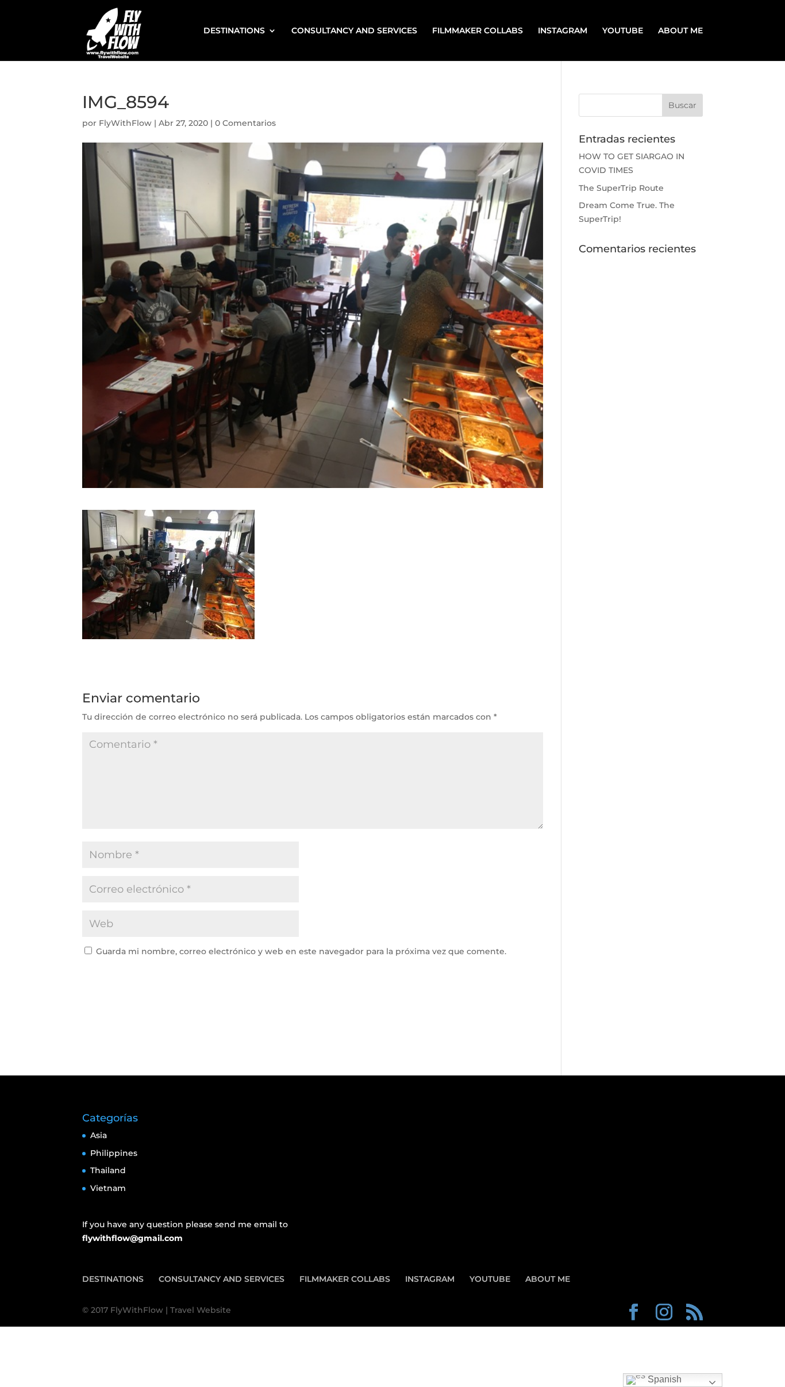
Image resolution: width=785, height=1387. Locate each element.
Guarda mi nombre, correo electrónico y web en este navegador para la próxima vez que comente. (301, 951)
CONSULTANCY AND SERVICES (354, 31)
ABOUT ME (680, 31)
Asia (98, 1135)
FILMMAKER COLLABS (477, 31)
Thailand (108, 1170)
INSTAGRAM (562, 31)
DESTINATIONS (234, 31)
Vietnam (108, 1188)
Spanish (663, 1379)
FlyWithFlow (125, 123)
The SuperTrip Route (621, 188)
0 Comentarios (245, 123)
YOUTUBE (622, 31)
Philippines (113, 1153)
